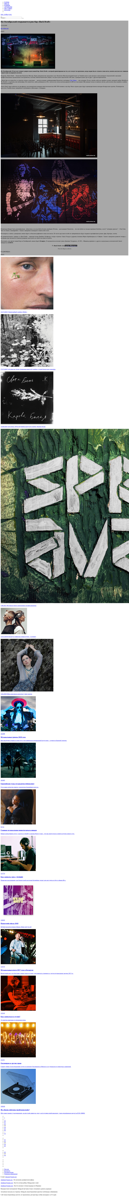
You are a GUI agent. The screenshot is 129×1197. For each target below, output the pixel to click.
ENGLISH (7, 10)
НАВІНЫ (7, 5)
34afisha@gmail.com (6, 1180)
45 (5, 1129)
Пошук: (3, 18)
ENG (10, 14)
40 (5, 1121)
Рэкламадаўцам (8, 1172)
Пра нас (6, 1169)
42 (5, 1124)
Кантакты (7, 1170)
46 (5, 1130)
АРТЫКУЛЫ (8, 7)
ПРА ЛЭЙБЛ (8, 8)
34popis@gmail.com (11, 1177)
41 (5, 1122)
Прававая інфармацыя (10, 1174)
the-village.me (5, 28)
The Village (73, 80)
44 (5, 1127)
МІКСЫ (6, 3)
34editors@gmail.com (7, 1183)
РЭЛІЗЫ (6, 2)
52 (5, 1133)
